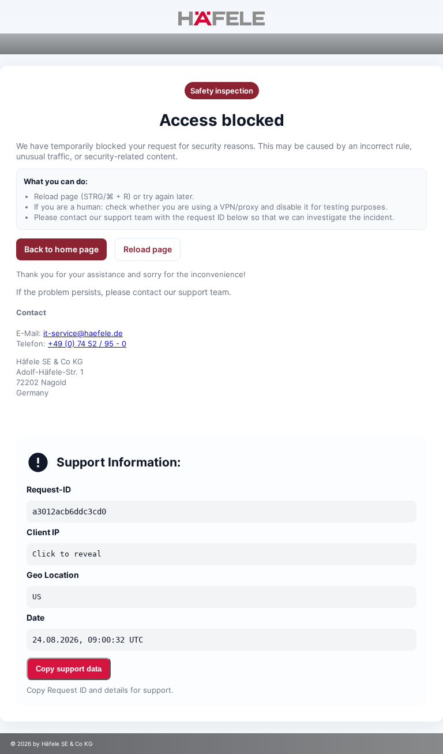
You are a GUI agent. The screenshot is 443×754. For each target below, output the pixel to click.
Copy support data (69, 669)
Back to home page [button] (61, 249)
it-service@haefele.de (83, 333)
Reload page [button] (147, 249)
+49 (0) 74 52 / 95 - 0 (87, 343)
